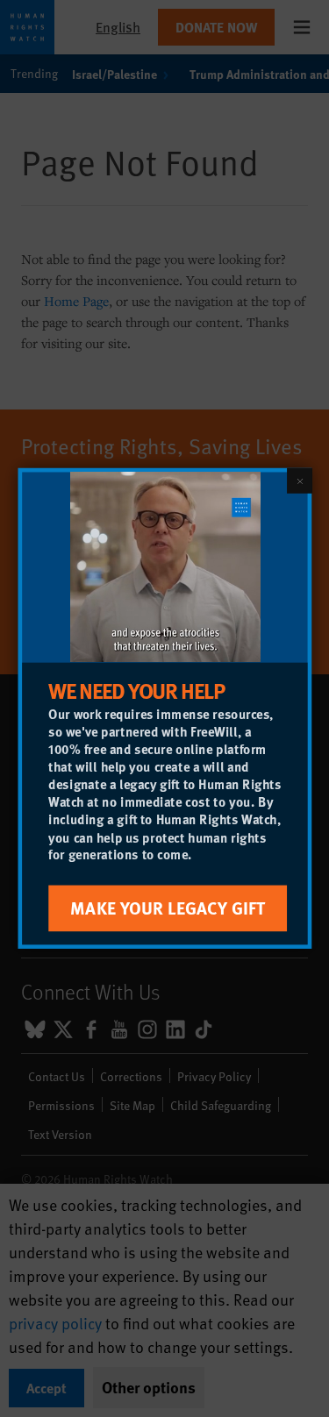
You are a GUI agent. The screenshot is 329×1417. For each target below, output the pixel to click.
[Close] (299, 480)
